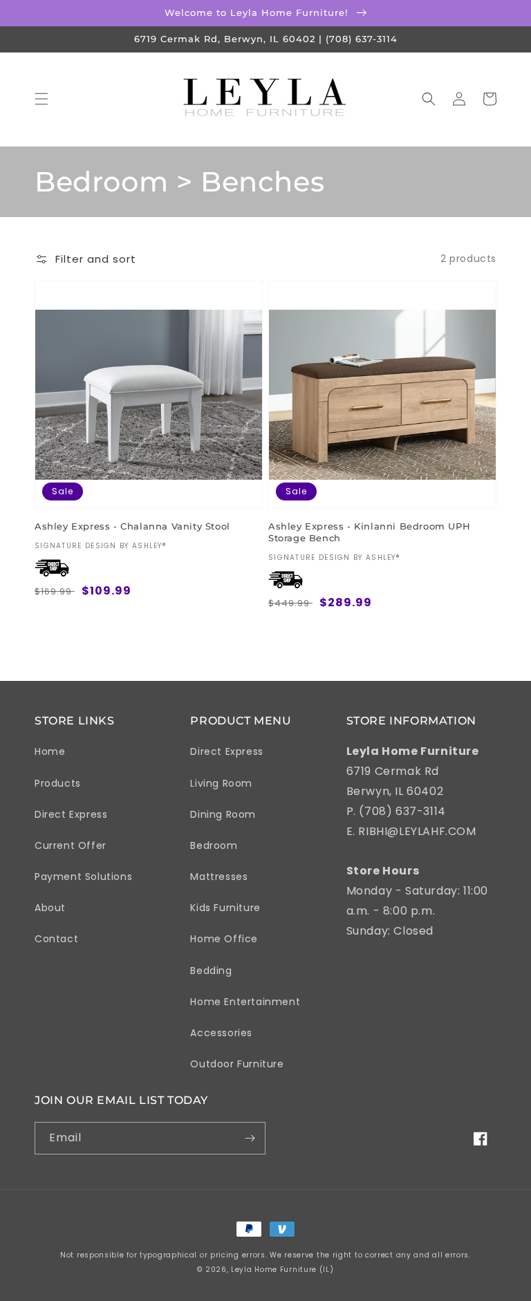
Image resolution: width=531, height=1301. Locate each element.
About (50, 908)
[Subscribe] (249, 1138)
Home (50, 751)
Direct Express (71, 814)
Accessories (221, 1033)
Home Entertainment (245, 1002)
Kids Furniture (225, 908)
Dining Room (223, 814)
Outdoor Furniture (236, 1064)
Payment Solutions (83, 876)
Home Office (224, 939)
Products (58, 783)
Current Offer (70, 845)
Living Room (221, 783)
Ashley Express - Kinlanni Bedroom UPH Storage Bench (369, 532)
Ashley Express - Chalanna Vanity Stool (132, 526)
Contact (56, 939)
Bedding (211, 970)
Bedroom (213, 845)
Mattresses (219, 876)
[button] (41, 99)
